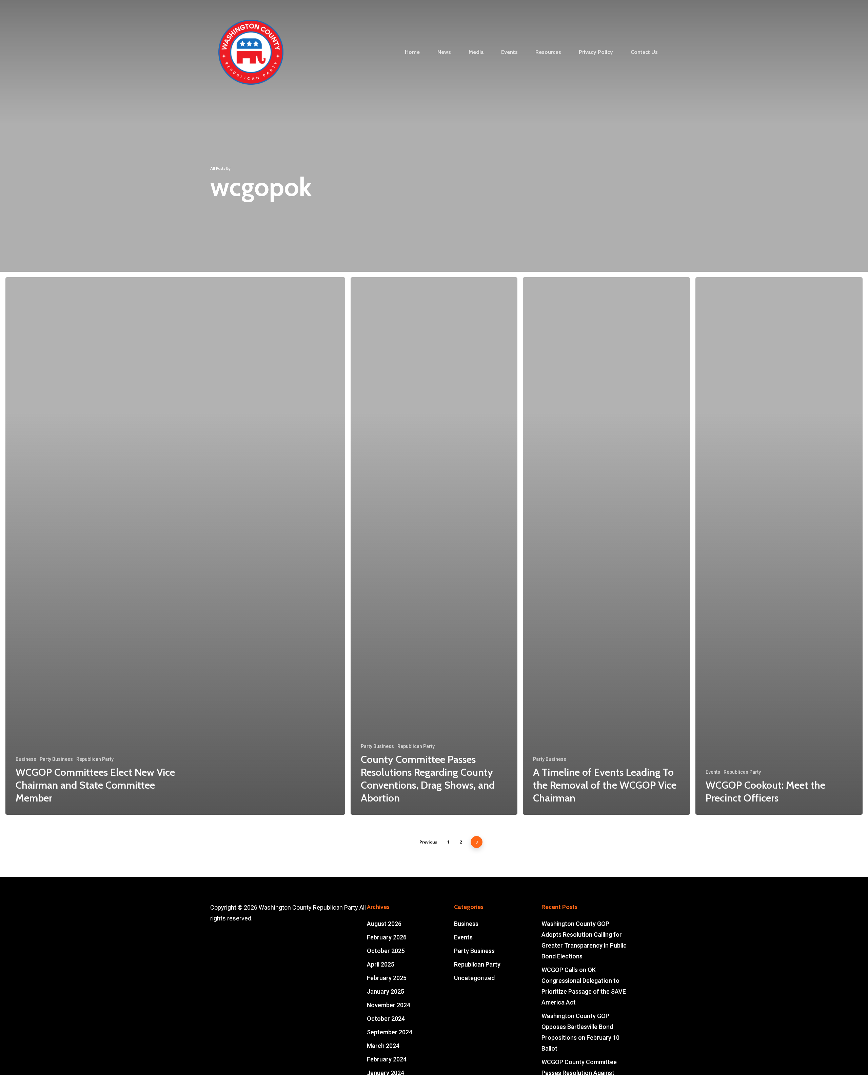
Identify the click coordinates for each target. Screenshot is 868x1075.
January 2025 (385, 991)
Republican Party (95, 759)
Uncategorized (474, 977)
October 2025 (386, 950)
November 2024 (388, 1005)
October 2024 (386, 1018)
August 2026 (384, 923)
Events (713, 772)
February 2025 (387, 977)
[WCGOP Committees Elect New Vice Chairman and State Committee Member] (175, 546)
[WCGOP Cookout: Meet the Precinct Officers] (779, 546)
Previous (428, 842)
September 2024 (389, 1032)
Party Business (56, 759)
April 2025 (380, 964)
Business (26, 759)
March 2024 (383, 1045)
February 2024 (387, 1059)
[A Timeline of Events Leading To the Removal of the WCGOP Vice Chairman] (606, 546)
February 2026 (387, 937)
